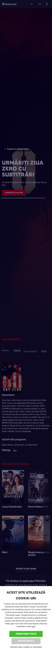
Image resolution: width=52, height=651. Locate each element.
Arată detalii (26, 641)
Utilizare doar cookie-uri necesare (26, 647)
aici (33, 626)
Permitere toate (26, 633)
